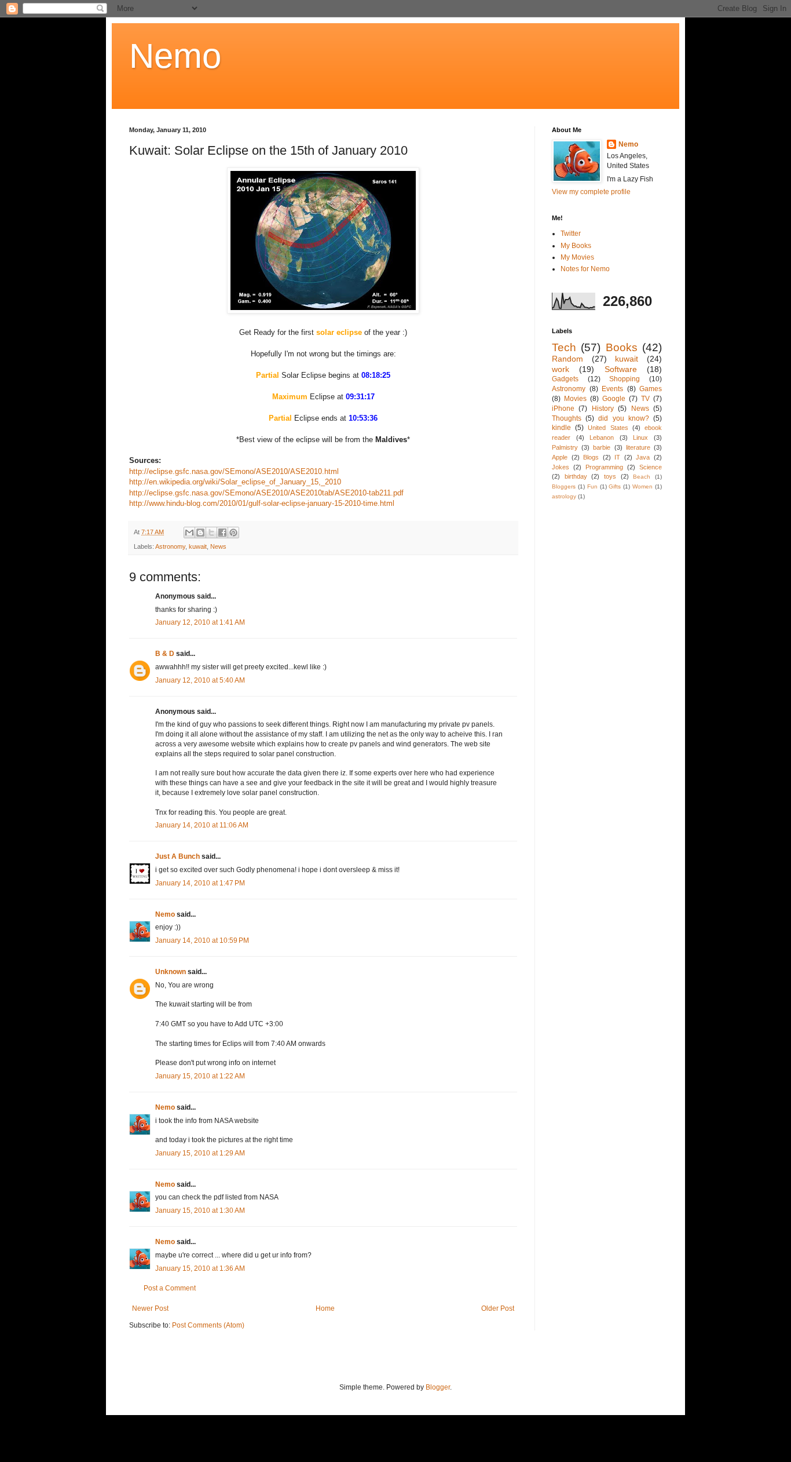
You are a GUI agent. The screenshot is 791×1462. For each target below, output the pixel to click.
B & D (164, 654)
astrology (564, 496)
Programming (604, 467)
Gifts (615, 486)
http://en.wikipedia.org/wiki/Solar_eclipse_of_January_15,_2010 (235, 481)
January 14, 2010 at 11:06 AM (201, 825)
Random (567, 358)
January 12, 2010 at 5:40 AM (200, 680)
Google (613, 399)
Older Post (497, 1308)
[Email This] (189, 532)
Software (621, 369)
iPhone (563, 408)
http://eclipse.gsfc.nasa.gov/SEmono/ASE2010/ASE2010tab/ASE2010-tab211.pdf (266, 492)
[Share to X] (211, 532)
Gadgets (565, 379)
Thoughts (566, 418)
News (218, 546)
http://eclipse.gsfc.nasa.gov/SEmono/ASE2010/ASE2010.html (234, 471)
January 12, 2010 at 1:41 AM (200, 622)
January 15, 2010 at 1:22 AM (200, 1076)
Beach (641, 476)
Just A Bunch (177, 856)
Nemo (175, 56)
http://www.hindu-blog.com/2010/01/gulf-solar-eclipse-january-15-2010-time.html (263, 503)
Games (650, 389)
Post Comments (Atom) (208, 1325)
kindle (561, 428)
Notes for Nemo (585, 269)
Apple (559, 457)
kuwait (198, 546)
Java (643, 457)
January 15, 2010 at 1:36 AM (200, 1268)
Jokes (560, 467)
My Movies (577, 257)
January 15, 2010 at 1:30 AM (200, 1210)
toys (610, 476)
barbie (601, 447)
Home (325, 1308)
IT (617, 457)
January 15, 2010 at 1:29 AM (200, 1153)
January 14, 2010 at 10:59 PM (202, 940)
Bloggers (564, 486)
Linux (640, 437)
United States (608, 427)
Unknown (170, 972)
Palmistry (565, 447)
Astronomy (170, 546)
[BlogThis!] (200, 532)
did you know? (623, 418)
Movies (575, 399)
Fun (592, 486)
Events (612, 389)
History (603, 408)
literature (638, 447)
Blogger (438, 1387)
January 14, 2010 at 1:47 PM (200, 883)
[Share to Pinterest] (233, 532)
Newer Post (150, 1308)
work (560, 369)
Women (642, 486)
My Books (576, 246)
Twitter (571, 233)
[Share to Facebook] (222, 532)
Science (650, 467)
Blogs (591, 457)
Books (622, 347)
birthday (576, 476)
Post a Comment (170, 1288)
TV (645, 399)
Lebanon (601, 437)
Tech (564, 347)
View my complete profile (591, 192)
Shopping (624, 379)
